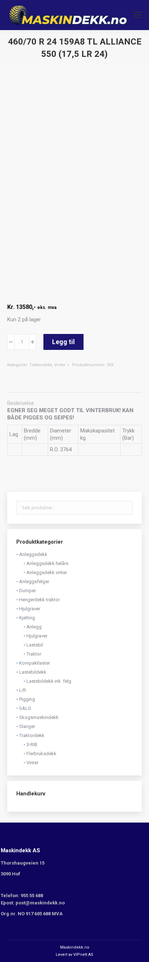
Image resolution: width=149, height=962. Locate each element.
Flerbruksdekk (41, 753)
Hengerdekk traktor (39, 599)
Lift (22, 690)
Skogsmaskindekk (39, 717)
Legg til (63, 342)
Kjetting (27, 617)
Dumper (27, 590)
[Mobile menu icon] (137, 15)
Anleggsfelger (34, 581)
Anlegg (34, 627)
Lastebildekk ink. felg (48, 681)
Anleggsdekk (33, 554)
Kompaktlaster (34, 663)
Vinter (59, 365)
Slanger (27, 726)
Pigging (27, 699)
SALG (25, 708)
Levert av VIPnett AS (74, 954)
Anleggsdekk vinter (46, 572)
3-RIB (31, 744)
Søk (125, 508)
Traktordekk (40, 365)
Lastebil (34, 645)
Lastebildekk (32, 672)
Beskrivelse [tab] (20, 403)
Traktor (33, 654)
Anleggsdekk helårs (47, 563)
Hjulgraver (29, 608)
